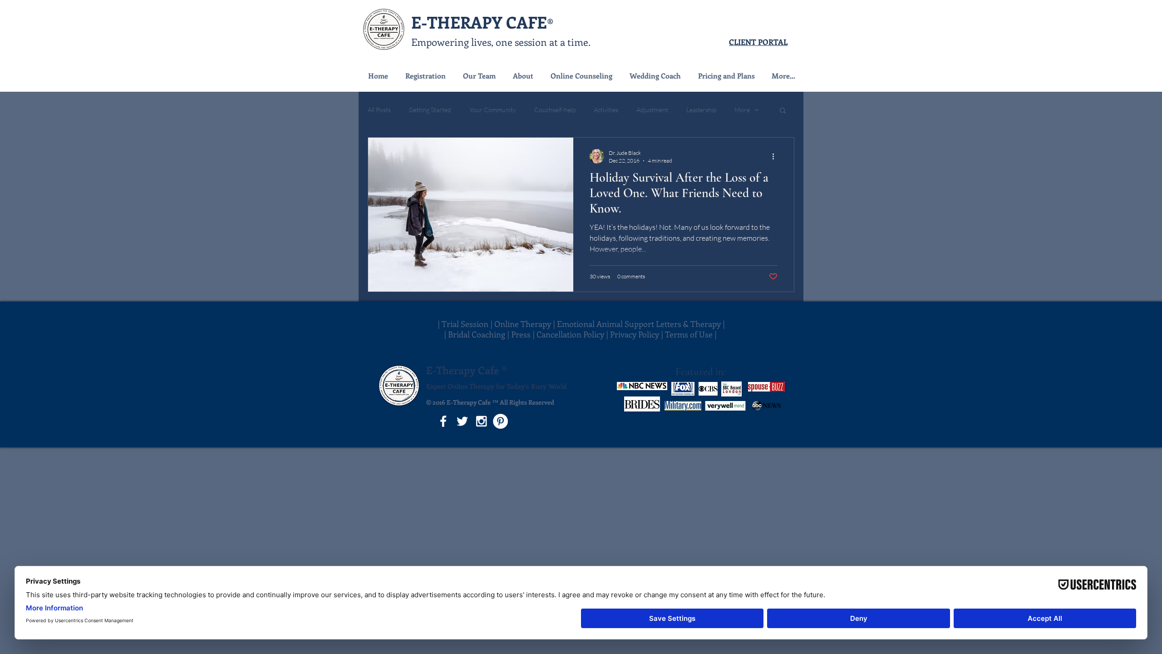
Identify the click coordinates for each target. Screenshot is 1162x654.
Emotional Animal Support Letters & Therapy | (641, 323)
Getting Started (430, 110)
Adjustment (652, 110)
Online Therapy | (525, 323)
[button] (581, 76)
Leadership (701, 110)
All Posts (379, 110)
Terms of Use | (692, 334)
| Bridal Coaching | (477, 334)
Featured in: (700, 372)
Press (521, 334)
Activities (606, 110)
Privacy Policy (634, 334)
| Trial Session (463, 323)
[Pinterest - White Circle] (500, 421)
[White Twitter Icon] (462, 421)
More (742, 110)
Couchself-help (555, 110)
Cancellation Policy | (573, 334)
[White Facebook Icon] (443, 421)
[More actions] (776, 156)
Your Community (492, 110)
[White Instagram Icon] (481, 421)
